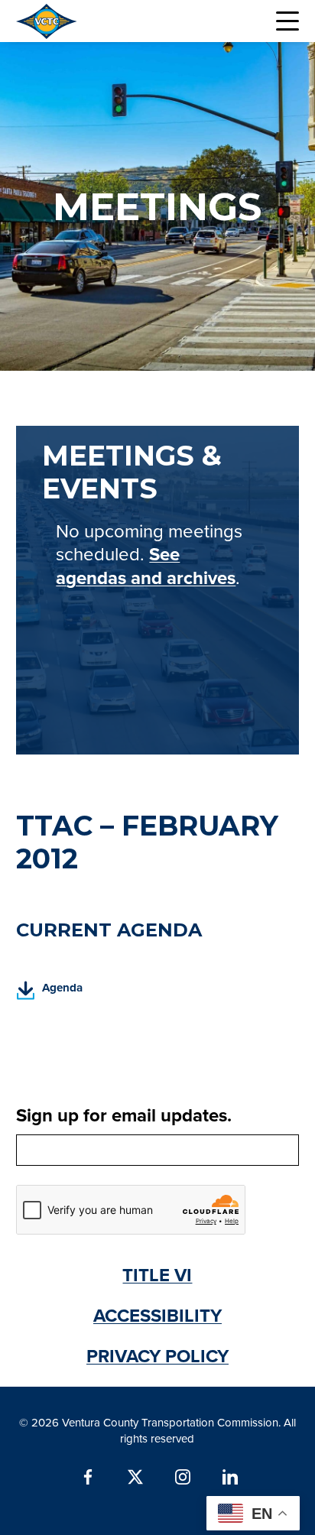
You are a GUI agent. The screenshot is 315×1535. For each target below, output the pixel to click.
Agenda (49, 992)
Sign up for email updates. (124, 1115)
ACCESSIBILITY (157, 1315)
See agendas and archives (145, 565)
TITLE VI (157, 1274)
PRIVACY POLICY (157, 1355)
